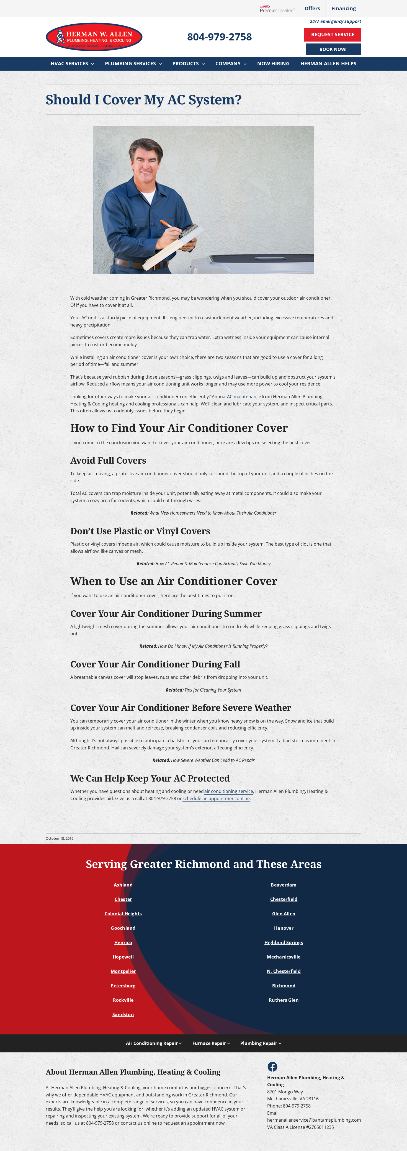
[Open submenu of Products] (205, 64)
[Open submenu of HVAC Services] (94, 64)
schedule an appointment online (216, 798)
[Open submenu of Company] (246, 64)
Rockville (123, 1000)
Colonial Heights (123, 914)
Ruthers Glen (284, 1000)
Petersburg (123, 986)
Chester (123, 899)
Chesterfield (284, 899)
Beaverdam (284, 885)
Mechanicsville (283, 957)
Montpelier (123, 971)
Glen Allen (283, 914)
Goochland (123, 928)
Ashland (123, 885)
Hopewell (123, 957)
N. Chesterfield (284, 971)
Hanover (283, 928)
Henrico (123, 942)
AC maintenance (244, 397)
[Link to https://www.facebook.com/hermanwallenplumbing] (272, 1067)
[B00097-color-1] (94, 25)
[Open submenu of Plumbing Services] (162, 64)
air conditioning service (228, 791)
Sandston (123, 1014)
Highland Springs (283, 942)
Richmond (283, 986)
